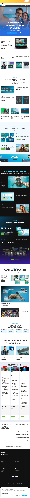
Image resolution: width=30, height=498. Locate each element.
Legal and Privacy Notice (5, 493)
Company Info (2, 470)
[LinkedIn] (5, 454)
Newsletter (2, 471)
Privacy (15, 483)
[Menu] (29, 3)
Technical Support (2, 461)
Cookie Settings (18, 495)
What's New (26, 5)
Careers (1, 472)
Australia (15, 478)
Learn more (2, 100)
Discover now (15, 159)
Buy (21, 5)
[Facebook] (7, 454)
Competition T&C (12, 483)
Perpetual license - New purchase (5, 412)
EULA (22, 483)
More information (17, 470)
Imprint (3, 483)
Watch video (2, 48)
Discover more (3, 359)
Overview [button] (23, 5)
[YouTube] (1, 454)
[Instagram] (3, 454)
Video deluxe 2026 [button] (5, 5)
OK (24, 495)
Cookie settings (19, 483)
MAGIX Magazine (17, 461)
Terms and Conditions (7, 483)
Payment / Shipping (26, 483)
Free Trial (20, 32)
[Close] (27, 488)
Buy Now (11, 32)
